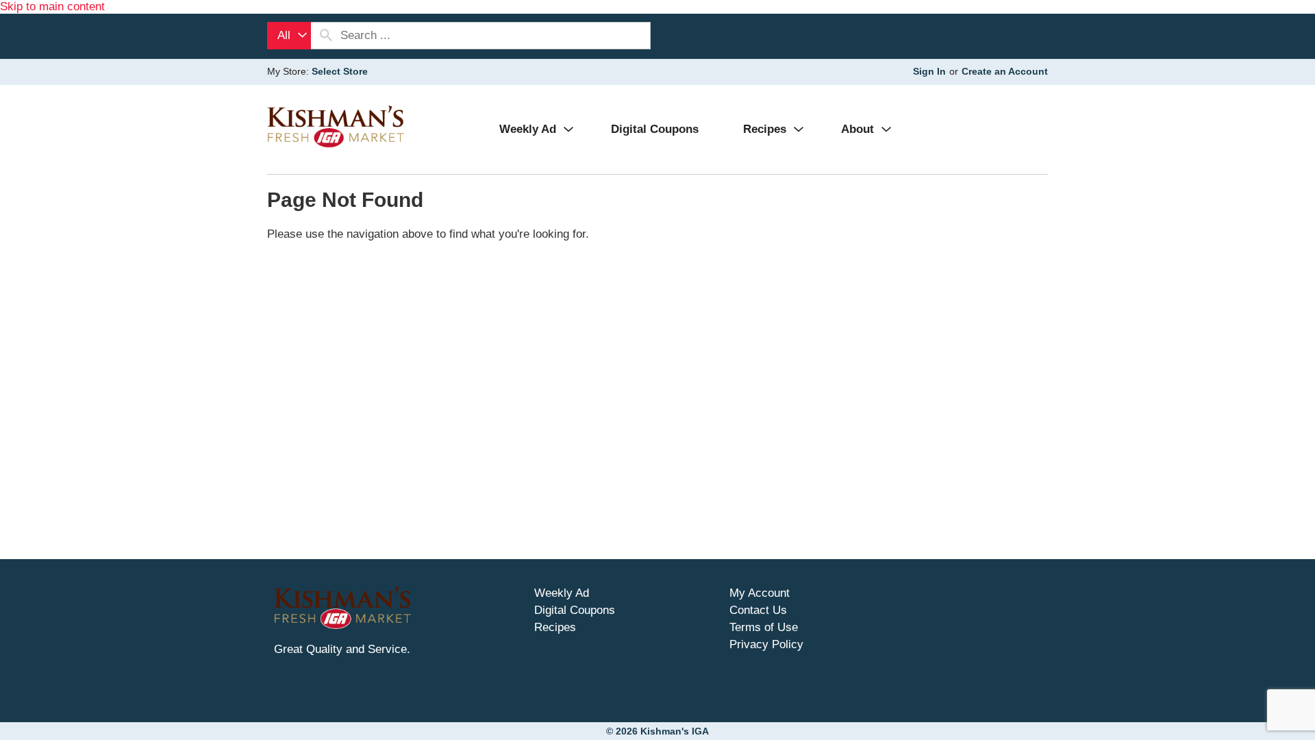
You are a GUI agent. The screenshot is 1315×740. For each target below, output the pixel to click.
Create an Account (1005, 71)
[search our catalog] (326, 35)
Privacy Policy (766, 644)
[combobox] (289, 35)
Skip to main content (52, 6)
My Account (759, 593)
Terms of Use (763, 627)
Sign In (929, 71)
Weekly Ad (561, 593)
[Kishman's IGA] (335, 126)
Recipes (555, 627)
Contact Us (758, 610)
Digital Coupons (574, 610)
